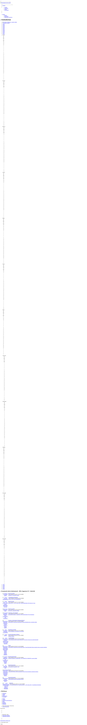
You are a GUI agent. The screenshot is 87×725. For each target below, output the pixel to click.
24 (3, 66)
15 (3, 58)
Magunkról (4, 703)
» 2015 (3, 584)
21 (3, 64)
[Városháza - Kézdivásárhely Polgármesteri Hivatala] (5, 627)
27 (3, 69)
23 (3, 108)
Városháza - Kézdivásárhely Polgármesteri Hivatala (16, 620)
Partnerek (3, 702)
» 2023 (3, 27)
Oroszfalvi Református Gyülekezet (13, 634)
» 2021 (3, 29)
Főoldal (3, 698)
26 (3, 68)
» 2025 (3, 25)
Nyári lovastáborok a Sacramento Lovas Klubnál (16, 631)
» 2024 (3, 26)
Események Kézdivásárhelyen (7, 700)
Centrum (3, 5)
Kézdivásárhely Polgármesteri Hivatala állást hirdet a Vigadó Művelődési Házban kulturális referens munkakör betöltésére (27, 647)
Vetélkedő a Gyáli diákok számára (13, 595)
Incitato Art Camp (11, 601)
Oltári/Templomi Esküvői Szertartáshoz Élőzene (16, 679)
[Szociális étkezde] (5, 643)
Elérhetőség (4, 704)
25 (3, 67)
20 (3, 63)
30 (3, 44)
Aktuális (5, 7)
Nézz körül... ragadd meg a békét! (13, 610)
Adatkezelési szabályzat (6, 716)
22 (3, 65)
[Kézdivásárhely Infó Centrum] (5, 2)
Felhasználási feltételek (6, 715)
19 (3, 62)
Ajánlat (5, 9)
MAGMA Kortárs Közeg (12, 656)
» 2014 (3, 585)
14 (3, 57)
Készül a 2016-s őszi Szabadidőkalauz (15, 599)
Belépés (3, 14)
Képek (3, 701)
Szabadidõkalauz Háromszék (13, 597)
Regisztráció (6, 16)
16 (3, 59)
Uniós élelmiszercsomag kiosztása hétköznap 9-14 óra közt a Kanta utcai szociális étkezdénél (23, 639)
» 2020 (3, 30)
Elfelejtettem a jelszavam (8, 17)
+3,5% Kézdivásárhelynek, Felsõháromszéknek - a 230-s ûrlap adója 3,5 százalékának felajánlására (25, 684)
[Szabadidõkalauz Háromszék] (5, 599)
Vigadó (9, 645)
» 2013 (3, 586)
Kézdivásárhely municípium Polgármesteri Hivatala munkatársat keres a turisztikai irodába (22, 622)
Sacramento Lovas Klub (12, 629)
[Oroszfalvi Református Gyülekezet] (5, 635)
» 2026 (3, 24)
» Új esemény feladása (6, 23)
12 (3, 98)
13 (3, 99)
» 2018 (3, 32)
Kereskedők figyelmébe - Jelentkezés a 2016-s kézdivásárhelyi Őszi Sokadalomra (21, 614)
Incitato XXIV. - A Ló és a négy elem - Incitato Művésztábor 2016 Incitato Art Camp (21, 603)
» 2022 (3, 28)
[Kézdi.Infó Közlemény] (5, 681)
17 (3, 60)
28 (3, 42)
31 (3, 45)
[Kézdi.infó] (6, 688)
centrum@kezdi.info (5, 706)
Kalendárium (6, 10)
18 (3, 61)
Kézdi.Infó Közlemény (12, 677)
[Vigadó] (5, 654)
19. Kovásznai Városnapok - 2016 (13, 666)
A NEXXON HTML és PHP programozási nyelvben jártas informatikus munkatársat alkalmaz (23, 671)
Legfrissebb (6, 8)
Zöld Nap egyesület (11, 593)
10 (3, 54)
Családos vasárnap (11, 636)
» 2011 (3, 588)
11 (3, 55)
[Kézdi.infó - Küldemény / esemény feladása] (9, 22)
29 (3, 43)
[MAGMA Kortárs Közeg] (5, 663)
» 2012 (3, 587)
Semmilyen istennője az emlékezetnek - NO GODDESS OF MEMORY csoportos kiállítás (22, 658)
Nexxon (9, 669)
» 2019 (3, 31)
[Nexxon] (5, 675)
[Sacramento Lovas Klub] (5, 632)
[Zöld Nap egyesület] (5, 595)
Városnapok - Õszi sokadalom (13, 612)
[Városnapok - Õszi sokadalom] (5, 618)
